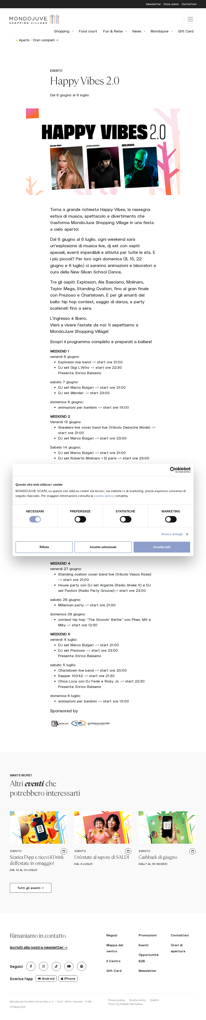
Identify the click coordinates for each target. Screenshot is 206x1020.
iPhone (69, 978)
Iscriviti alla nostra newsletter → (38, 947)
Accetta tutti (161, 547)
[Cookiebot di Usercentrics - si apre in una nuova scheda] (173, 470)
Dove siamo (172, 4)
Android (48, 978)
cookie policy (104, 496)
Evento (56, 70)
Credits (154, 999)
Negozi (111, 935)
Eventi (143, 945)
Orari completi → (45, 40)
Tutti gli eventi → (30, 888)
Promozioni (148, 935)
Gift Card (114, 970)
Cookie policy (137, 999)
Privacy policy (116, 999)
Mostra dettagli (172, 534)
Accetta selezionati (103, 547)
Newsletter (154, 4)
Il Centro (113, 961)
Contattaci (189, 4)
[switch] (80, 519)
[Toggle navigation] (190, 19)
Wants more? (21, 775)
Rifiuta (44, 547)
